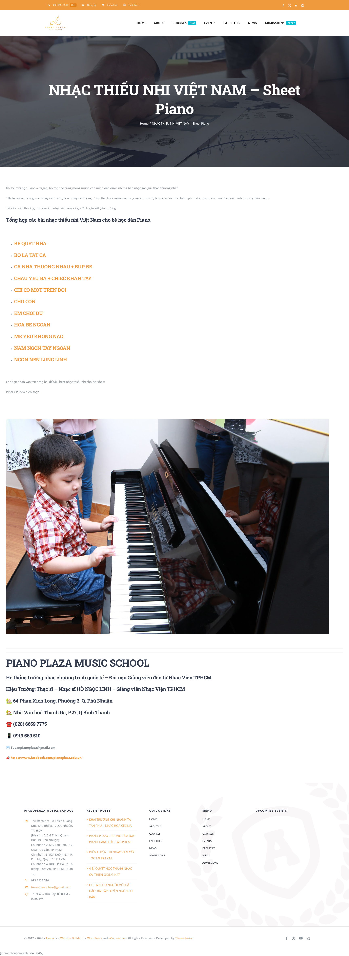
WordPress (94, 938)
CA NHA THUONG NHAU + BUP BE (53, 266)
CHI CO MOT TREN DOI (40, 290)
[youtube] (301, 938)
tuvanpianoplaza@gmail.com (50, 887)
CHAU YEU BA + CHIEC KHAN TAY (53, 278)
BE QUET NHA (30, 243)
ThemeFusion (184, 938)
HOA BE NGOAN (32, 324)
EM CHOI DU (28, 313)
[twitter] (293, 938)
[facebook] (286, 938)
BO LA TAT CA (30, 255)
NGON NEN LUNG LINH (40, 359)
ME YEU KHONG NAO (38, 336)
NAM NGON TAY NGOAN (42, 348)
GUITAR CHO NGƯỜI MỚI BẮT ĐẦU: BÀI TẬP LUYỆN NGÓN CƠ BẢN (111, 891)
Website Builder (71, 938)
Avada (50, 938)
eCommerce (117, 938)
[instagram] (308, 938)
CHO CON (24, 301)
